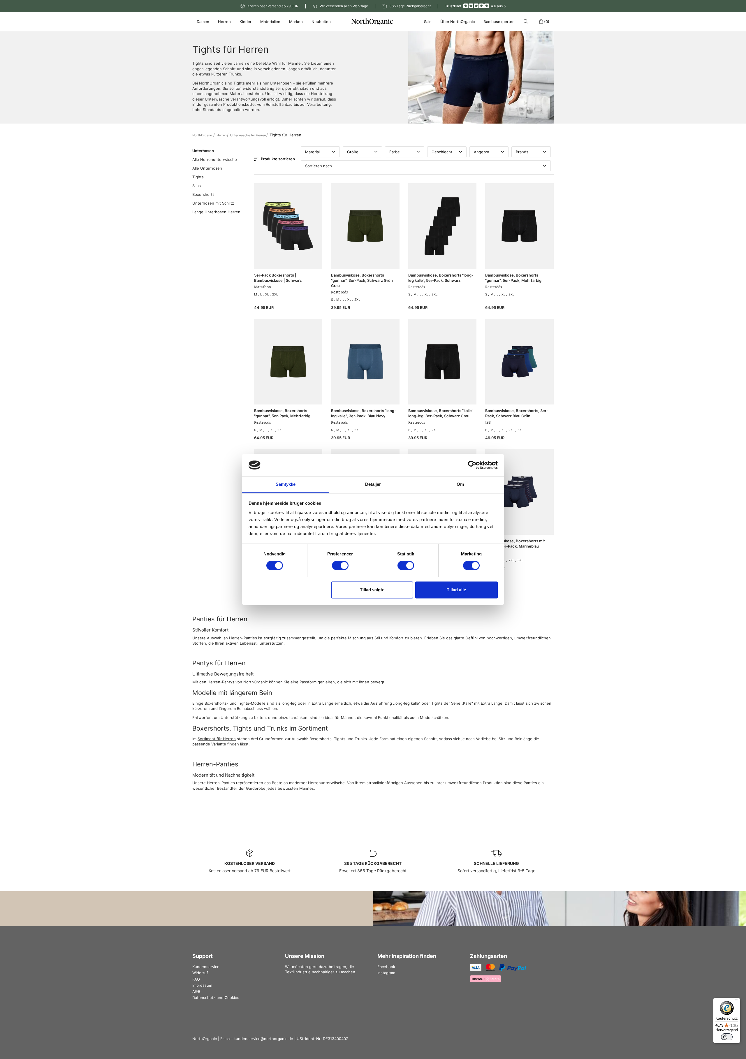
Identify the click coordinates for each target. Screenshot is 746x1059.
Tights (198, 177)
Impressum (202, 985)
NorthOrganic (202, 135)
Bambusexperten (499, 21)
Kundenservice (205, 966)
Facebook (386, 966)
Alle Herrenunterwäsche (214, 159)
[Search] (526, 21)
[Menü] (736, 1001)
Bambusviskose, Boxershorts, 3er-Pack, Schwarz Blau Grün (516, 413)
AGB (196, 991)
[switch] (340, 565)
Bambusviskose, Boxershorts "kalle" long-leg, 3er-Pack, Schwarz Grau (440, 413)
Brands (522, 151)
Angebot (482, 151)
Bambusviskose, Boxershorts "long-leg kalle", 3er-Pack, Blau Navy (363, 413)
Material (312, 151)
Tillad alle (456, 589)
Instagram (386, 972)
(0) (546, 21)
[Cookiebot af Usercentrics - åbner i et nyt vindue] (472, 465)
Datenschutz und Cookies (215, 997)
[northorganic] (373, 22)
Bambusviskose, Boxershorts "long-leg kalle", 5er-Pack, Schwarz (440, 278)
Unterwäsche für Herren (248, 135)
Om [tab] (460, 484)
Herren (221, 135)
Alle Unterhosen (207, 168)
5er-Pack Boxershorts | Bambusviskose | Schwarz (278, 278)
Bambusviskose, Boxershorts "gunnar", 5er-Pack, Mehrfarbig (513, 278)
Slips (196, 185)
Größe (352, 151)
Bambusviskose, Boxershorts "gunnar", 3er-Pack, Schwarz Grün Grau (362, 280)
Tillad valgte (372, 589)
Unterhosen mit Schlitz (213, 203)
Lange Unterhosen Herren (216, 212)
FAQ (196, 979)
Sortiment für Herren (217, 738)
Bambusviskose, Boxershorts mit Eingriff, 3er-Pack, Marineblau (515, 543)
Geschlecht (442, 151)
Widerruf (200, 972)
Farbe (394, 151)
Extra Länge (322, 703)
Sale (428, 21)
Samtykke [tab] (286, 484)
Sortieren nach (318, 165)
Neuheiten (321, 21)
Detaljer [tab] (373, 484)
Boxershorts (203, 194)
